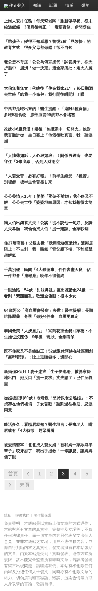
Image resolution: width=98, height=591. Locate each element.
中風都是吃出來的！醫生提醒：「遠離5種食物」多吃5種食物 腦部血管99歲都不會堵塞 (47, 112)
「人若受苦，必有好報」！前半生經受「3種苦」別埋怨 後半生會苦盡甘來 (47, 179)
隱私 (7, 515)
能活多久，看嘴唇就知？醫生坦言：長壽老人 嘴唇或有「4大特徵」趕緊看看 (48, 427)
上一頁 (28, 474)
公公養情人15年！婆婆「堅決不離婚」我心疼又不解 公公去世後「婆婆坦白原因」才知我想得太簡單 (48, 202)
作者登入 (16, 5)
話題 (53, 5)
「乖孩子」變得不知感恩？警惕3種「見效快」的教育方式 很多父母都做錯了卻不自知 (47, 44)
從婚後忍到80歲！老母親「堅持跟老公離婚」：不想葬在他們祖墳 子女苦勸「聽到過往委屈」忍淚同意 (48, 404)
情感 (69, 5)
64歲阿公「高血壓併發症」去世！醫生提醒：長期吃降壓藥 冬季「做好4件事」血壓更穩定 (48, 313)
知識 (37, 5)
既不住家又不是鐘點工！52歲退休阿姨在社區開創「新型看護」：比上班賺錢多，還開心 (48, 354)
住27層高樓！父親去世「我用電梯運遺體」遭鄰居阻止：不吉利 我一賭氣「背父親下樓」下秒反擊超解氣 (48, 249)
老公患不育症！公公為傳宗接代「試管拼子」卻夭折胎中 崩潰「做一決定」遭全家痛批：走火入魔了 (48, 68)
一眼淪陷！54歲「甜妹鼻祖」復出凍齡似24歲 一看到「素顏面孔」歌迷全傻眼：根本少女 (48, 293)
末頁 (25, 485)
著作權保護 (42, 515)
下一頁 (10, 485)
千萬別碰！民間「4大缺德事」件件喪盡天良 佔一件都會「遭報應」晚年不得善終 (47, 272)
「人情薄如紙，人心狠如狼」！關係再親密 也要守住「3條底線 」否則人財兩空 (48, 158)
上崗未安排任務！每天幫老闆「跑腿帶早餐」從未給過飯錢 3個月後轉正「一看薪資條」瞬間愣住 (48, 24)
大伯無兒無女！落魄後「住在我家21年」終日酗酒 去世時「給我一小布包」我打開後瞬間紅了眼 (49, 91)
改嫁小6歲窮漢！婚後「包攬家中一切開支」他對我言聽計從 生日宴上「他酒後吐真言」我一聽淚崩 (48, 135)
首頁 (13, 473)
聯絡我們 (22, 515)
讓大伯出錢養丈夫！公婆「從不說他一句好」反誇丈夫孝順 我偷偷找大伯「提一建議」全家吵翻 (48, 226)
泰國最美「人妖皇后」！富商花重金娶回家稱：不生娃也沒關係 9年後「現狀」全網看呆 (48, 334)
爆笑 (85, 5)
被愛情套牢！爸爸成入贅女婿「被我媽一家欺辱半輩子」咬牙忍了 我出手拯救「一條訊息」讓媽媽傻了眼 (48, 451)
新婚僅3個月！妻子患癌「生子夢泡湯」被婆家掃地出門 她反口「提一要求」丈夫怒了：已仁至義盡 (48, 377)
